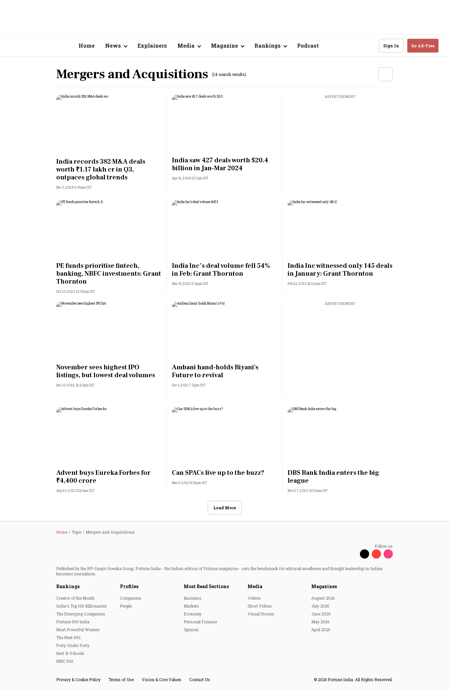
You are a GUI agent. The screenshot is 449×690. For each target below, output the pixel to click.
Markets (191, 606)
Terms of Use (121, 679)
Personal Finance (200, 621)
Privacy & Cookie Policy (78, 679)
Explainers (152, 45)
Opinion (191, 629)
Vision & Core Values (161, 679)
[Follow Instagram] (388, 554)
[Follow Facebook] (352, 554)
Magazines (324, 586)
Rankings (68, 586)
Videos (254, 598)
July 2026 (320, 606)
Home (87, 45)
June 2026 (320, 613)
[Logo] (45, 45)
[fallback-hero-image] (108, 124)
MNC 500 (64, 661)
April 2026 (320, 629)
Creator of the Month (75, 598)
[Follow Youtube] (376, 554)
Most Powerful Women (78, 629)
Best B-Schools (70, 653)
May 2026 (320, 621)
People (126, 606)
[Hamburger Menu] (14, 46)
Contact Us (199, 679)
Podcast (308, 45)
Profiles (129, 586)
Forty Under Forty (72, 645)
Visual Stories (261, 613)
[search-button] (370, 45)
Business (192, 598)
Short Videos (260, 606)
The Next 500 (68, 637)
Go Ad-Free (423, 45)
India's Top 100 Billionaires (81, 606)
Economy (192, 613)
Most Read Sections (206, 586)
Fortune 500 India (72, 621)
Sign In (391, 45)
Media (255, 586)
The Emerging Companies (80, 613)
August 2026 (323, 598)
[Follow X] (364, 554)
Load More (224, 507)
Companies (130, 598)
